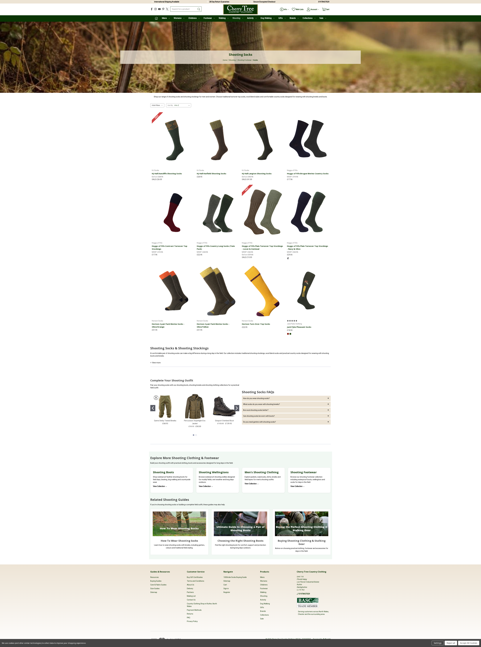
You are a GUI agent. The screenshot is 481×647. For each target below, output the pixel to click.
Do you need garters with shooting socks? (259, 422)
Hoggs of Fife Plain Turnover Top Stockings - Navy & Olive (307, 247)
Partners (190, 592)
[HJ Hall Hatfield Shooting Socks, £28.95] (218, 140)
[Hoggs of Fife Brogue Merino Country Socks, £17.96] (308, 140)
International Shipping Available (166, 2)
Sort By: (170, 105)
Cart (225, 585)
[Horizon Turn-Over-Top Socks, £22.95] (263, 290)
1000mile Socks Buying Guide (235, 577)
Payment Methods (194, 610)
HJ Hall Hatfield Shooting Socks (211, 173)
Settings (438, 643)
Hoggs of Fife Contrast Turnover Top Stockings (169, 247)
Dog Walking (266, 18)
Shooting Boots (163, 472)
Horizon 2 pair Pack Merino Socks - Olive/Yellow (213, 325)
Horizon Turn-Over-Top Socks (256, 324)
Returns (190, 614)
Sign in (226, 588)
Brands (293, 18)
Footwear (208, 18)
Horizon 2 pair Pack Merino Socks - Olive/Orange (168, 325)
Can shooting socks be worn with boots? (259, 416)
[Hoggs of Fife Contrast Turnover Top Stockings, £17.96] (173, 212)
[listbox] (182, 105)
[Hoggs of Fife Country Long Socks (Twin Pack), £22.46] (218, 212)
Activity (250, 18)
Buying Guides (155, 581)
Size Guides (155, 588)
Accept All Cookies (468, 643)
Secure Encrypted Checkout (264, 2)
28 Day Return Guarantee (219, 2)
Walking (222, 18)
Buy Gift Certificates (195, 577)
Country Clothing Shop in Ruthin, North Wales (202, 605)
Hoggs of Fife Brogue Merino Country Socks (308, 173)
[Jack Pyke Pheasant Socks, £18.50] (308, 290)
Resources (154, 577)
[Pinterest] (163, 9)
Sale (321, 18)
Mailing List (191, 596)
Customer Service (196, 571)
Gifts (280, 18)
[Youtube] (159, 9)
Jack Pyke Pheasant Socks (299, 327)
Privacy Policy (192, 621)
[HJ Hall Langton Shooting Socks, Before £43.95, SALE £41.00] (263, 140)
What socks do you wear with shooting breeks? (261, 404)
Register (226, 592)
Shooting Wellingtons (214, 472)
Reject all (451, 643)
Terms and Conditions (195, 581)
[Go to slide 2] (236, 408)
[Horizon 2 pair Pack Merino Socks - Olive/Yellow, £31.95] (218, 290)
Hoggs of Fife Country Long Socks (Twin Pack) (216, 247)
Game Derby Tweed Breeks (165, 421)
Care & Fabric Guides (158, 585)
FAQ (188, 618)
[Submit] (199, 9)
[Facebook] (151, 9)
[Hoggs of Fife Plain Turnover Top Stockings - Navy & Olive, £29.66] (308, 212)
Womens (178, 18)
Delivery (190, 588)
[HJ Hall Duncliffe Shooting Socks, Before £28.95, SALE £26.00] (173, 140)
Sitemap (153, 592)
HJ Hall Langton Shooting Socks (257, 173)
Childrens (192, 18)
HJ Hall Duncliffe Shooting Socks (167, 173)
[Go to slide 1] (152, 408)
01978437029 (323, 2)
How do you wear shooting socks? (256, 398)
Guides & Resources (160, 571)
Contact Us (191, 600)
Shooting (236, 18)
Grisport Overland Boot (224, 421)
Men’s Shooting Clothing (262, 472)
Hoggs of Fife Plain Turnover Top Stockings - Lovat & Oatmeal (262, 247)
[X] (167, 9)
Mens (164, 18)
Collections (308, 18)
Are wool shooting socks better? (255, 410)
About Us (190, 585)
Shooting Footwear (303, 472)
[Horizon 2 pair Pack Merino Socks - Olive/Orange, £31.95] (173, 290)
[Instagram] (155, 9)
